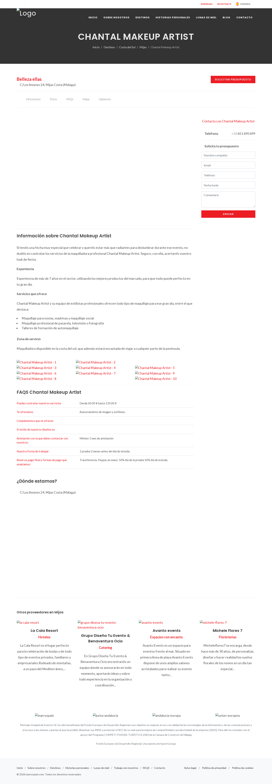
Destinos (109, 47)
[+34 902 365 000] (20, 4)
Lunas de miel (101, 767)
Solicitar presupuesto (233, 79)
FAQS (146, 767)
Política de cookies (242, 767)
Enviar (228, 214)
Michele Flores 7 (227, 630)
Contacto (159, 767)
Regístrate (224, 4)
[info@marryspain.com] (28, 4)
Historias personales (77, 767)
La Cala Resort (44, 630)
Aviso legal (190, 767)
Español (245, 4)
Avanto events (167, 630)
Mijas (143, 47)
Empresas (206, 4)
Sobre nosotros (37, 767)
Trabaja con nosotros (126, 767)
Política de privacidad (214, 767)
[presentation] (13, 168)
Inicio (96, 47)
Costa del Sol (127, 47)
